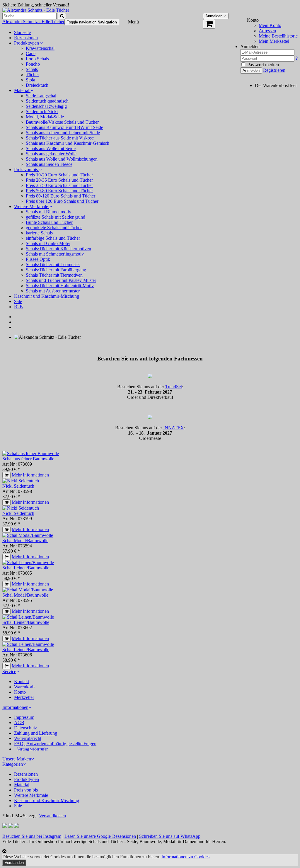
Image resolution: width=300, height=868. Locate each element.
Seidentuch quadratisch (47, 100)
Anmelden (251, 70)
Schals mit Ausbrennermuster (53, 290)
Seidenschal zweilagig (46, 106)
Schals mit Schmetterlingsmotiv (55, 253)
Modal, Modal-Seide (45, 116)
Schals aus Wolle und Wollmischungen (62, 158)
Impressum (24, 717)
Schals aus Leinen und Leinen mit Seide (63, 132)
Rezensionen (26, 37)
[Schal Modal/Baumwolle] (27, 535)
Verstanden (14, 862)
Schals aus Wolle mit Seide (51, 148)
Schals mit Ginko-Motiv (48, 243)
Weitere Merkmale (31, 206)
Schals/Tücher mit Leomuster (53, 264)
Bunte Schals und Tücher (49, 222)
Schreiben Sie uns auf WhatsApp (169, 836)
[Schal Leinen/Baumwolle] (28, 562)
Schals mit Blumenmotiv (48, 211)
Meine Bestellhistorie (278, 35)
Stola (30, 79)
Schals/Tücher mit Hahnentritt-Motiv (60, 285)
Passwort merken (262, 64)
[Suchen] (62, 16)
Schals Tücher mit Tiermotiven (54, 275)
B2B (18, 306)
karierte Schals (39, 232)
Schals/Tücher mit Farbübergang (56, 269)
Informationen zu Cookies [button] (185, 856)
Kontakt (21, 681)
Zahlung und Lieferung (35, 733)
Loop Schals (37, 58)
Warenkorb (24, 686)
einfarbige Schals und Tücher (53, 238)
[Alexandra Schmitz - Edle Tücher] (35, 10)
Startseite (22, 32)
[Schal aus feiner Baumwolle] (30, 453)
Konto (20, 692)
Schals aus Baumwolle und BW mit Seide (64, 127)
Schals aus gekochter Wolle (51, 153)
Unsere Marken (16, 758)
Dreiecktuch (37, 85)
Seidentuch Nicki (42, 111)
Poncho (33, 64)
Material (22, 90)
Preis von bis (26, 169)
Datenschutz (25, 727)
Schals (32, 69)
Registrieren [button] (274, 70)
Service (9, 671)
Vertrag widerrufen (32, 749)
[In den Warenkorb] (6, 475)
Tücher (32, 74)
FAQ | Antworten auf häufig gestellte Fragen (55, 743)
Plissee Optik (38, 259)
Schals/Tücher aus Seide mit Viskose (60, 137)
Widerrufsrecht (27, 738)
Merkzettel (24, 697)
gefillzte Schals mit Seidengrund (55, 217)
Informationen (15, 707)
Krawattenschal (40, 48)
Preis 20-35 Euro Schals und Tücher (59, 180)
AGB (19, 722)
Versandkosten (52, 815)
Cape (30, 53)
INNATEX (173, 427)
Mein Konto (270, 25)
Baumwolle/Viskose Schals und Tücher (62, 122)
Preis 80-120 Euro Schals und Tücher (60, 195)
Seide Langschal (41, 95)
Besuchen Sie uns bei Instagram (31, 836)
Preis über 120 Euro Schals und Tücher (62, 201)
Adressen (267, 30)
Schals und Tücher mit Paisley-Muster (61, 280)
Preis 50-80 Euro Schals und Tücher (59, 190)
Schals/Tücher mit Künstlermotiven (58, 248)
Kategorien (12, 764)
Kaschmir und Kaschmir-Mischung (46, 296)
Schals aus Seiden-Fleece (49, 164)
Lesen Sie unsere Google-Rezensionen (100, 836)
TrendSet (173, 386)
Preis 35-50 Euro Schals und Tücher (59, 185)
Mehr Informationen (30, 474)
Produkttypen (27, 42)
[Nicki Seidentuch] (20, 480)
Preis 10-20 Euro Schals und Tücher (59, 174)
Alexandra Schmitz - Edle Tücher (33, 21)
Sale (18, 301)
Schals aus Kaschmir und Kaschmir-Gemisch (67, 143)
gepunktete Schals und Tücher (54, 227)
